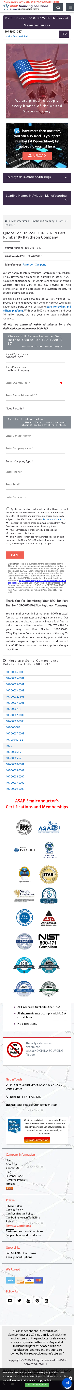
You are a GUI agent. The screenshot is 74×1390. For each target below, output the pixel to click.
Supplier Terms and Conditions (23, 1235)
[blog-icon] (46, 1301)
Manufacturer (19, 221)
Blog (8, 1172)
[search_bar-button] (58, 7)
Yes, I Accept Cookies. (37, 1385)
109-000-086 (13, 727)
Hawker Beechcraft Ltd (16, 36)
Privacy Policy (14, 1205)
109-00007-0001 (15, 703)
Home (9, 1160)
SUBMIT (15, 554)
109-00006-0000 (15, 672)
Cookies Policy (14, 1209)
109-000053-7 (13, 752)
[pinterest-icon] (37, 1301)
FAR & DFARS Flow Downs (21, 1253)
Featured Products (17, 1180)
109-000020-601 (15, 696)
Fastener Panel (14, 1176)
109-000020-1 (13, 709)
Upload (39, 157)
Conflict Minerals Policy (19, 1213)
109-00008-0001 (15, 764)
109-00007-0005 (15, 733)
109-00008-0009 (15, 776)
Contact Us (12, 1168)
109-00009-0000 (15, 789)
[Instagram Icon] (10, 1301)
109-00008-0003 (15, 770)
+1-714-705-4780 (31, 1097)
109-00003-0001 (15, 690)
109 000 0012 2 (14, 739)
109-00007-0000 (15, 782)
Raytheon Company (42, 221)
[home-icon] (6, 221)
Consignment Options (19, 1257)
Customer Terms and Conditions (24, 1231)
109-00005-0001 (15, 678)
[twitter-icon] (19, 1301)
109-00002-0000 (15, 721)
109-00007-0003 (15, 715)
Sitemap (11, 1184)
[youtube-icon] (28, 1301)
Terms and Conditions (54, 519)
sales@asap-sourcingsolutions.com (37, 1104)
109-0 (9, 746)
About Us (11, 1164)
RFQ (64, 34)
